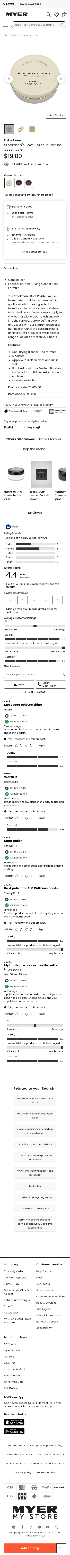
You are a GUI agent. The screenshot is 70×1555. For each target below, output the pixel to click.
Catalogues (11, 1312)
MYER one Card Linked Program (17, 1320)
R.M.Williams (12, 140)
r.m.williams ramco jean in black (35, 1144)
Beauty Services (46, 1302)
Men (6, 35)
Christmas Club (13, 1382)
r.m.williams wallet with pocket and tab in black (35, 1172)
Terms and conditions (51, 1454)
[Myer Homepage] (17, 16)
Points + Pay (11, 1284)
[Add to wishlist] (61, 1548)
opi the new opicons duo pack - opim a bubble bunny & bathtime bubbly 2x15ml (35, 1223)
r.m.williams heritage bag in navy (35, 1197)
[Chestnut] (28, 183)
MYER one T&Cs (15, 1463)
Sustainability (12, 1375)
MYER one (10, 1344)
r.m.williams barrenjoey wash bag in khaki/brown (35, 1131)
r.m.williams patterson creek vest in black (35, 1115)
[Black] (18, 183)
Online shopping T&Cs (19, 1454)
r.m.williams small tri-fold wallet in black (35, 1100)
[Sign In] (48, 14)
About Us (9, 1363)
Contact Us (43, 1284)
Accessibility (44, 1328)
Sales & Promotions (48, 1315)
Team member (46, 1472)
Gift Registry (44, 1309)
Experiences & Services (50, 1296)
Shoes (14, 35)
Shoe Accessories (29, 35)
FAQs (39, 1277)
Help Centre (43, 1271)
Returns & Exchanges (17, 1300)
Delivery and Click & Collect (16, 1291)
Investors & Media (15, 1369)
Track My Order (13, 1271)
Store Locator (44, 1290)
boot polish (35, 1186)
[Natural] (9, 183)
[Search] (63, 25)
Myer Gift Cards (14, 1350)
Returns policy (16, 1445)
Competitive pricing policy (46, 1445)
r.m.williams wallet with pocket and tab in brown (35, 1157)
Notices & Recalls (47, 1321)
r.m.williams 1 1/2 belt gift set (35, 1208)
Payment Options (15, 1277)
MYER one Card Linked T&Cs (47, 1463)
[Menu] (5, 25)
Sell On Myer (12, 1388)
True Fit (8, 1306)
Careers (9, 1356)
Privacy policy (23, 1472)
